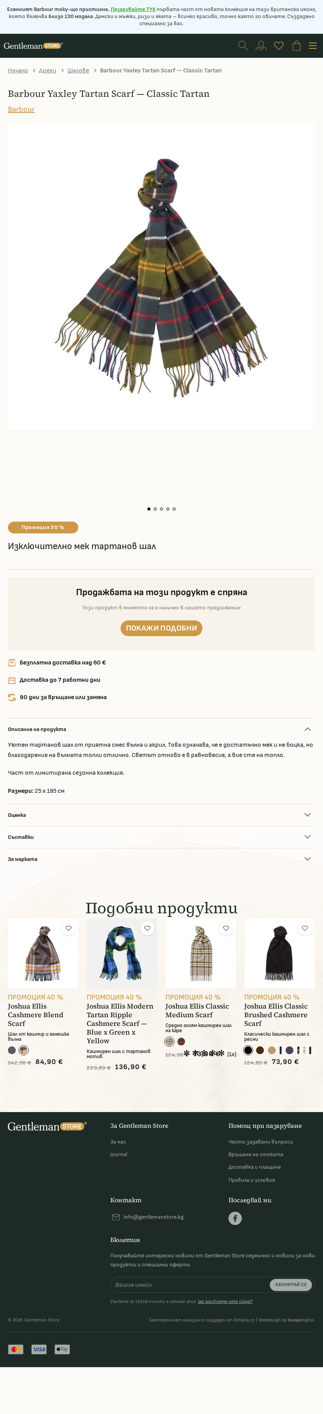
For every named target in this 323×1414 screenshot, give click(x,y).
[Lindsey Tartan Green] (281, 1050)
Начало (18, 70)
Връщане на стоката (255, 1154)
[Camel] (272, 1050)
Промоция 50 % (43, 527)
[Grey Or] (24, 1050)
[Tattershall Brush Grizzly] (181, 1042)
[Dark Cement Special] (169, 1042)
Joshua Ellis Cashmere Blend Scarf (35, 1014)
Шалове (78, 70)
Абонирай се (290, 1285)
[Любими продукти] (279, 45)
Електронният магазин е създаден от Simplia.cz (202, 1320)
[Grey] (12, 1050)
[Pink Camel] (298, 1050)
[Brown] (260, 1050)
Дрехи (47, 70)
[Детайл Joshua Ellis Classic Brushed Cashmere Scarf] (279, 953)
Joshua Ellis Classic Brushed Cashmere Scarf (276, 1014)
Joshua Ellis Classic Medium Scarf (197, 1010)
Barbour (21, 109)
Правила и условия (251, 1180)
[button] (148, 509)
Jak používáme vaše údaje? (225, 1302)
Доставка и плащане (254, 1167)
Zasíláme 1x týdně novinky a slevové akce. (181, 1302)
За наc (118, 1141)
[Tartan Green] (310, 1050)
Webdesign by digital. (286, 1320)
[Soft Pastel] (304, 1050)
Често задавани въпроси (260, 1141)
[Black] (248, 1050)
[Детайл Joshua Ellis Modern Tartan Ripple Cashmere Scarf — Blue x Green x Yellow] (122, 953)
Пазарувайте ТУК (133, 9)
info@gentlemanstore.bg (154, 1217)
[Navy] (289, 1050)
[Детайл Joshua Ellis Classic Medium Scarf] (200, 953)
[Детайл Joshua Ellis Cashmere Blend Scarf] (43, 953)
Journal (118, 1154)
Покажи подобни (161, 628)
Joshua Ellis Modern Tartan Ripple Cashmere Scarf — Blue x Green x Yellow (120, 1023)
